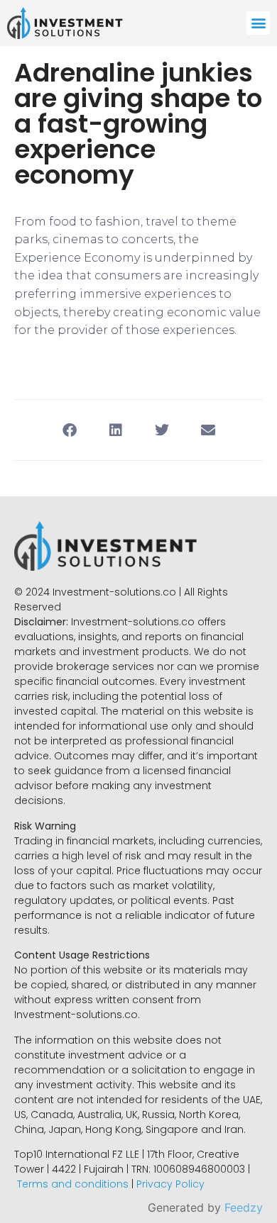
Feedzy (243, 1207)
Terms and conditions (73, 1184)
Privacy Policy (170, 1184)
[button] (258, 23)
